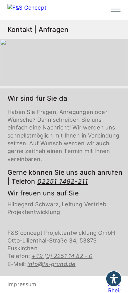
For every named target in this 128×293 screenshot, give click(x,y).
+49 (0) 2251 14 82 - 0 (62, 255)
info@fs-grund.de (51, 263)
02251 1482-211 (62, 181)
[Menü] (115, 9)
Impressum (21, 284)
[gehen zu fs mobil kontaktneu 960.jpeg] (64, 63)
